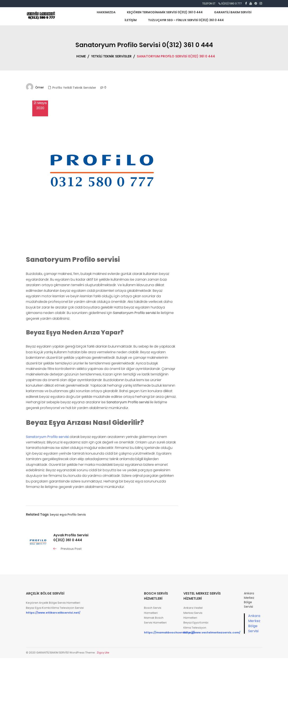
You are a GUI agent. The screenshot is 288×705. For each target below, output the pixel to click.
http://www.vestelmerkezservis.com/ (211, 632)
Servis (81, 514)
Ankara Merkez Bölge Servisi (254, 623)
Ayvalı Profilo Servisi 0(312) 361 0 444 (70, 537)
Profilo (57, 88)
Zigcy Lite (103, 653)
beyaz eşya (58, 514)
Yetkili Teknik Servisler (79, 88)
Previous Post (71, 548)
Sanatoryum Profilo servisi (47, 436)
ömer (39, 87)
